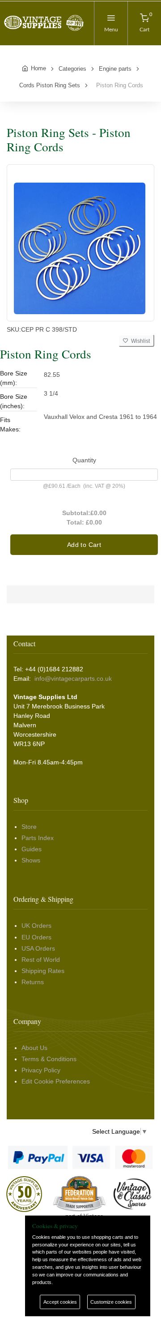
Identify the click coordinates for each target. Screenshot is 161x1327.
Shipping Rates (42, 970)
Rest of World (40, 959)
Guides (31, 849)
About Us (34, 1047)
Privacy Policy (40, 1070)
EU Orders (36, 937)
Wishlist (139, 341)
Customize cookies (111, 1302)
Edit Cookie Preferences (55, 1081)
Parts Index (37, 837)
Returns (32, 982)
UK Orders (36, 925)
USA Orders (38, 948)
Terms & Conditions (48, 1058)
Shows (30, 860)
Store (29, 826)
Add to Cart (84, 544)
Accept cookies (60, 1302)
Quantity (84, 460)
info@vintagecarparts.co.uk (73, 678)
